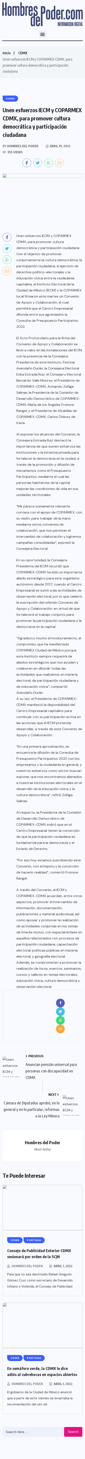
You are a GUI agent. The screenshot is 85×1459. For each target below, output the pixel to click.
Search (73, 1432)
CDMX (22, 53)
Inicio (6, 53)
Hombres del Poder (27, 1266)
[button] (42, 34)
